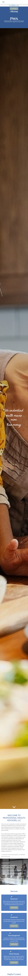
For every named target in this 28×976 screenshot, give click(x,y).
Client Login (14, 8)
